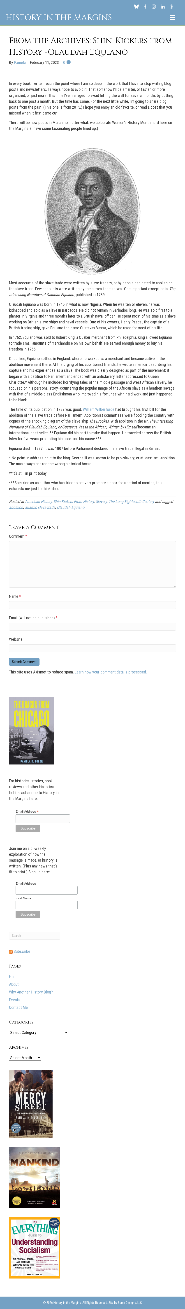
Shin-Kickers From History (73, 501)
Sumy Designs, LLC (130, 1302)
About (14, 984)
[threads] (171, 6)
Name (15, 596)
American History (38, 501)
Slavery (101, 501)
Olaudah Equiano (70, 507)
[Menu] (172, 17)
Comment (18, 536)
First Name (23, 898)
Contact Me (18, 1007)
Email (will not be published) (33, 617)
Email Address (27, 811)
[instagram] (154, 6)
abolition (16, 507)
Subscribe (21, 951)
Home (13, 976)
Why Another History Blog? (31, 992)
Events (14, 999)
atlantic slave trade (40, 507)
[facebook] (145, 6)
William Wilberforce (98, 409)
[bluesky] (136, 6)
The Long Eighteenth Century (131, 501)
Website (16, 639)
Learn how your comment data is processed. (111, 672)
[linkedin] (163, 6)
